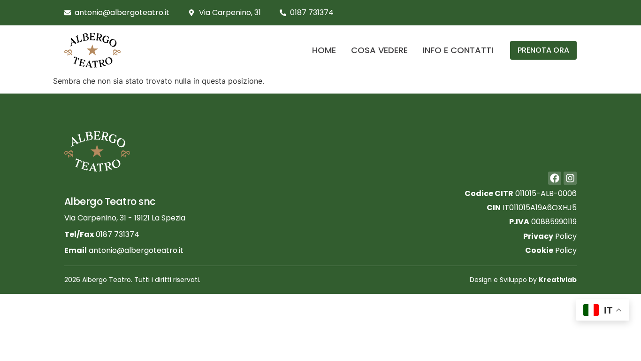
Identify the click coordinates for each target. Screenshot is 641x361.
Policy (550, 236)
